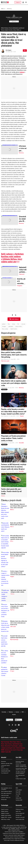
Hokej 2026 (18, 792)
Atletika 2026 (18, 798)
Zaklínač (22, 72)
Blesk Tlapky (13, 742)
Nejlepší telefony (4, 811)
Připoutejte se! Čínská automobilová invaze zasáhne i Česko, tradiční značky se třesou (13, 438)
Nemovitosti (8, 746)
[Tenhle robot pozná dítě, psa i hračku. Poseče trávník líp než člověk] (13, 480)
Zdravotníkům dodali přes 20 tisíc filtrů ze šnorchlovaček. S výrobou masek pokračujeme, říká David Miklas (22, 218)
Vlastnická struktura (18, 836)
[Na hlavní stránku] (5, 2)
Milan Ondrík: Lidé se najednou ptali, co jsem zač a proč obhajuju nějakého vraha (14, 383)
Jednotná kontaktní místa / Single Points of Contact (14, 838)
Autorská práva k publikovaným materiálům (14, 831)
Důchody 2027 (19, 815)
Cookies (22, 835)
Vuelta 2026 (8, 752)
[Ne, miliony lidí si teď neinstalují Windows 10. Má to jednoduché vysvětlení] (5, 657)
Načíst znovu (14, 21)
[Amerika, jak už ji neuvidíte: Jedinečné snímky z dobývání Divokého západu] (8, 282)
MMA (17, 788)
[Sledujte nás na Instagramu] (15, 725)
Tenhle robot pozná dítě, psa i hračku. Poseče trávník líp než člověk (11, 491)
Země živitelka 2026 (20, 819)
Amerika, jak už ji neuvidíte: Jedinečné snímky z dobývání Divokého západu (21, 281)
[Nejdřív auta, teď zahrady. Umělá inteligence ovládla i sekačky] (6, 595)
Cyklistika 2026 (19, 800)
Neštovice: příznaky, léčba (6, 763)
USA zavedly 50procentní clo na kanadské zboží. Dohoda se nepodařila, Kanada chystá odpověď (17, 537)
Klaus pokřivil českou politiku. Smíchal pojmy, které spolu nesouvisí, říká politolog (14, 354)
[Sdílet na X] (15, 315)
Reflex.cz (3, 8)
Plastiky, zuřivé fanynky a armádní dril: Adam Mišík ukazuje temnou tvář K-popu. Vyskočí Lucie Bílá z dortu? (13, 411)
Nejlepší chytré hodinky (6, 815)
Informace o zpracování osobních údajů (11, 835)
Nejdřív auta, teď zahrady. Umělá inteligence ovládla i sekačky (18, 591)
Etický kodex (7, 840)
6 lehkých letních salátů (21, 778)
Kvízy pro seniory (4, 768)
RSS (23, 712)
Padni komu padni (5, 795)
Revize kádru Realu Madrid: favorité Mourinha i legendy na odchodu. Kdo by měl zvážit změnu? (18, 554)
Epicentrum (3, 761)
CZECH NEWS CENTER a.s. (19, 825)
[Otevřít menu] (26, 2)
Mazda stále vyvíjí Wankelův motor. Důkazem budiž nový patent (18, 523)
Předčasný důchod (19, 809)
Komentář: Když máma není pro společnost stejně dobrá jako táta (18, 636)
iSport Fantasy (8, 744)
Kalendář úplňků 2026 (5, 771)
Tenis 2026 (18, 794)
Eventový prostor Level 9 (10, 750)
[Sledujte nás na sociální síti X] (9, 725)
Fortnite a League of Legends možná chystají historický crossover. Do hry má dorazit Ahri (18, 572)
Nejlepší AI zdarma (5, 813)
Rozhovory (9, 8)
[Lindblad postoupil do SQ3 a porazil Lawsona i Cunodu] (5, 671)
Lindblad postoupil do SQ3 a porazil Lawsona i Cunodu (18, 668)
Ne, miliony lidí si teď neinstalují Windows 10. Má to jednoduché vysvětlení (17, 652)
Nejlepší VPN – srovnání (6, 817)
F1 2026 (17, 796)
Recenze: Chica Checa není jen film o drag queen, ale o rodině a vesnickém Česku (18, 606)
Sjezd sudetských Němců (6, 791)
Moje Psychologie (5, 742)
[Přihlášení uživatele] (23, 2)
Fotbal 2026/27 (19, 790)
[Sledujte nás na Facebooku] (12, 725)
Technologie (4, 805)
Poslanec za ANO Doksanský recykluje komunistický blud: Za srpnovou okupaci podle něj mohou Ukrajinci (13, 466)
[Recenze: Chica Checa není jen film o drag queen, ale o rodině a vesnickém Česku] (5, 611)
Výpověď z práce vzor (5, 797)
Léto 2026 (18, 757)
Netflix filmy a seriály (5, 819)
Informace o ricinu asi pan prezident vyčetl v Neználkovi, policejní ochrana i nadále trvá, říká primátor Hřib (23, 148)
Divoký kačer (4, 799)
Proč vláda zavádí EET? (6, 793)
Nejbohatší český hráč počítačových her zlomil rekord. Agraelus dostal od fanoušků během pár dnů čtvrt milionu (23, 269)
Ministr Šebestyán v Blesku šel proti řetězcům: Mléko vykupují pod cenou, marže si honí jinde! (18, 505)
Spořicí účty (18, 811)
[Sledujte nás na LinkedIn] (19, 725)
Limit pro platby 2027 (20, 813)
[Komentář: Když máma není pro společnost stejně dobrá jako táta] (5, 641)
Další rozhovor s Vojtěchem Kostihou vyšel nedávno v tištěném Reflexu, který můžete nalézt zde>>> (12, 258)
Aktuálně (3, 757)
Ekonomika (19, 805)
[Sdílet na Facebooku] (12, 315)
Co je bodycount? (4, 773)
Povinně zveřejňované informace (17, 840)
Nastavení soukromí (9, 836)
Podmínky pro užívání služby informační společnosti (14, 833)
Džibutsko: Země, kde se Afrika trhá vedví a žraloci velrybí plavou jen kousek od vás (18, 622)
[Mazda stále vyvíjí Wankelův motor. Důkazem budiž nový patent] (5, 527)
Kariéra (14, 714)
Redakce (11, 712)
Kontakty (4, 712)
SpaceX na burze (4, 809)
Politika (3, 784)
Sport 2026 (19, 784)
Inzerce (17, 712)
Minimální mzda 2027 (20, 817)
